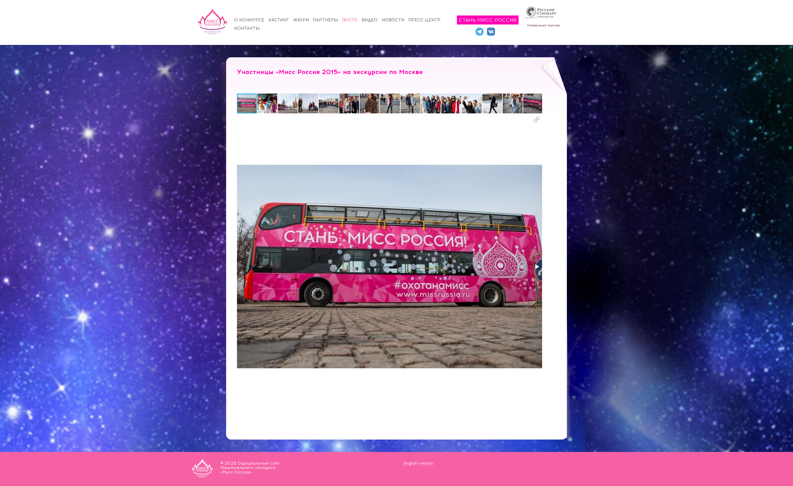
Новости (393, 20)
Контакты (247, 28)
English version (419, 463)
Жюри (301, 20)
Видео (369, 20)
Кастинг (278, 20)
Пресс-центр (424, 20)
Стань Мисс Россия (488, 20)
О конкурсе (249, 20)
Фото (349, 20)
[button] (267, 103)
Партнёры (325, 20)
